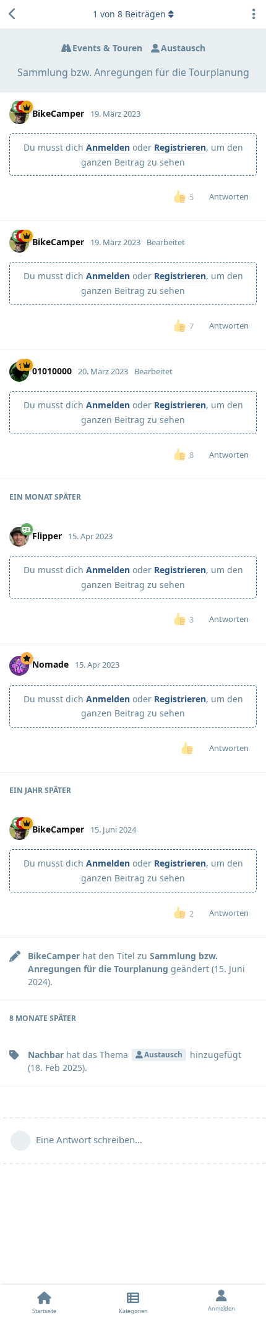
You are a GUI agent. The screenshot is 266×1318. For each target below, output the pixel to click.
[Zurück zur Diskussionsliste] (12, 14)
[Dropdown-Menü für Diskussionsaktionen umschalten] (253, 14)
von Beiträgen (129, 14)
